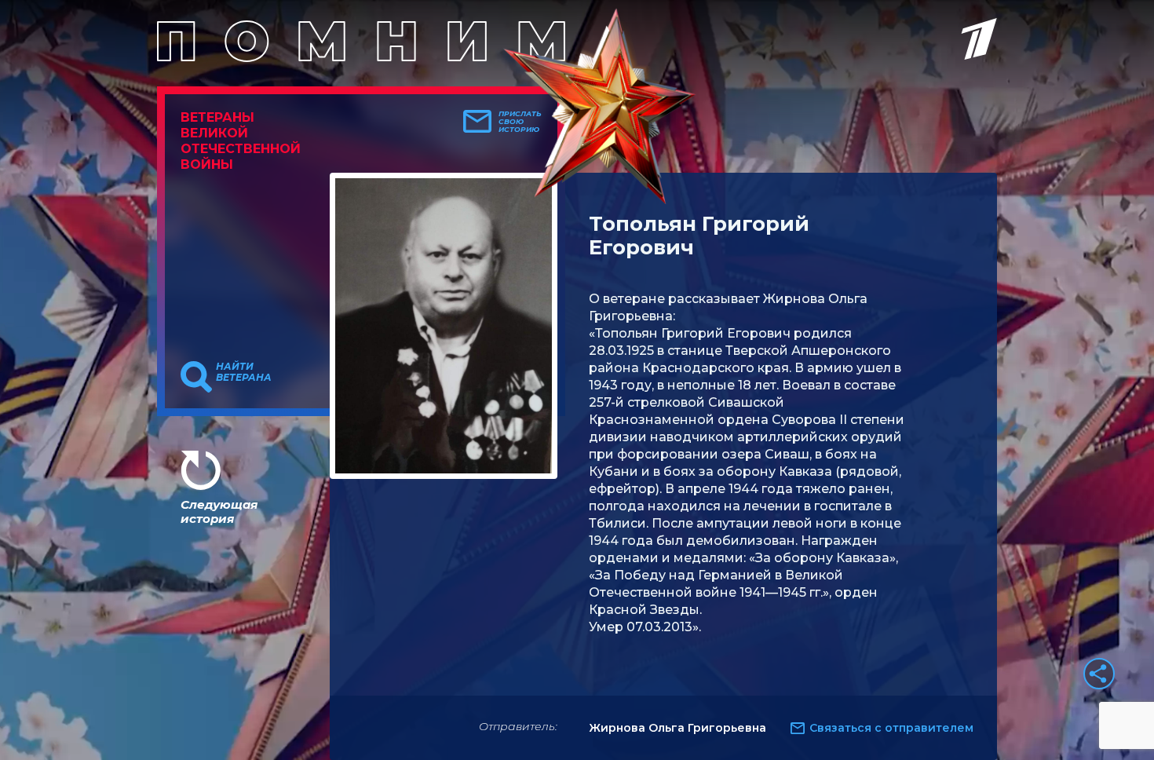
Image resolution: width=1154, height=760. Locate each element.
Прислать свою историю (520, 121)
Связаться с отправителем (891, 728)
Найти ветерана (244, 372)
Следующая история (219, 511)
